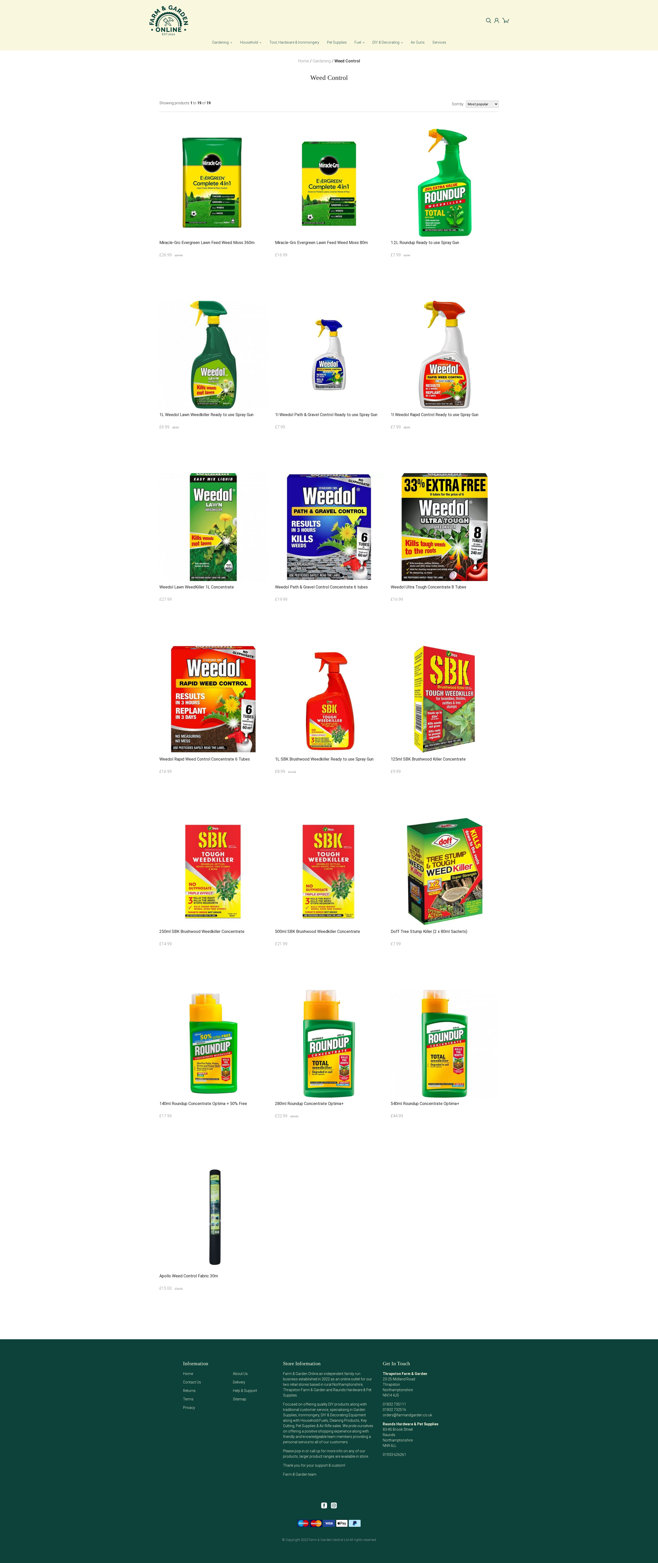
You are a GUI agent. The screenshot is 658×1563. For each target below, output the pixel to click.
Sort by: (458, 104)
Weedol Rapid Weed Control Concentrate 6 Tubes (204, 759)
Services (439, 42)
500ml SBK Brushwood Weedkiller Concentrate (317, 931)
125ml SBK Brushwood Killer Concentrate (428, 759)
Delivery (239, 1382)
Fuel (357, 42)
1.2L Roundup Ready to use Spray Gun (425, 242)
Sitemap (239, 1399)
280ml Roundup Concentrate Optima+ (309, 1103)
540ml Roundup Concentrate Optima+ (425, 1103)
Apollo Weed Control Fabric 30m (188, 1276)
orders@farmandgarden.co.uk (407, 1415)
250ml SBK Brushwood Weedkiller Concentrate (201, 931)
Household (249, 42)
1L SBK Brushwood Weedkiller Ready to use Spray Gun (324, 759)
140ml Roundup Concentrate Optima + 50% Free (203, 1103)
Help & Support (245, 1391)
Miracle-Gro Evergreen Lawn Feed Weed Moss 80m (321, 242)
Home (188, 1374)
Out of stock (213, 624)
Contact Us (192, 1382)
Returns (189, 1391)
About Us (240, 1374)
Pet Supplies (337, 42)
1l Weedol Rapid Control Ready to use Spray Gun (434, 414)
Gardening (220, 42)
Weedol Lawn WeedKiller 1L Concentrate (196, 587)
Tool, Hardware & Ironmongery (294, 42)
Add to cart (185, 279)
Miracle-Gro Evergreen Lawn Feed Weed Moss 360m (206, 242)
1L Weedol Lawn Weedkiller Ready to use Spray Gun (206, 414)
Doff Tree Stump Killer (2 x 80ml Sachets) (429, 931)
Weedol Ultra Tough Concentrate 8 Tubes (428, 587)
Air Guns (418, 42)
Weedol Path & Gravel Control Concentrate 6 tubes (321, 587)
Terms (188, 1399)
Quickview (242, 279)
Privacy (189, 1408)
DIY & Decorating (385, 42)
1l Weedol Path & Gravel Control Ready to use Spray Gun (326, 414)
